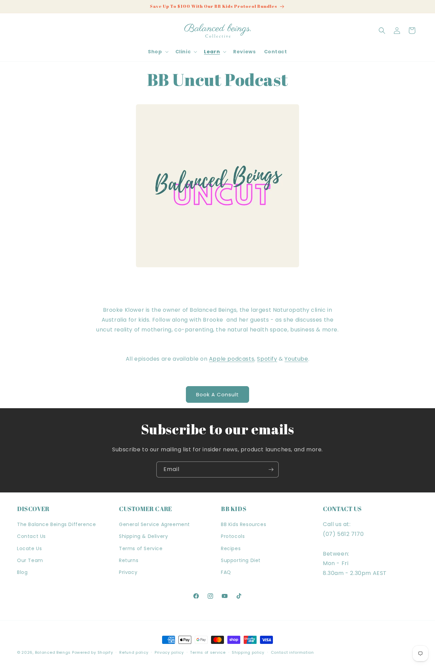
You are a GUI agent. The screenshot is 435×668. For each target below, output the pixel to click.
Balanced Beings (53, 652)
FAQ (226, 572)
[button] (157, 51)
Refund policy (133, 652)
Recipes (231, 548)
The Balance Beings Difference (56, 524)
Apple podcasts (231, 359)
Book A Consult (217, 394)
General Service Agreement (154, 524)
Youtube (296, 359)
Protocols (233, 536)
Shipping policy (248, 652)
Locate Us (29, 548)
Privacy (128, 572)
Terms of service (207, 652)
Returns (128, 560)
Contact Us (31, 536)
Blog (22, 572)
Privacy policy (169, 652)
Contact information (292, 652)
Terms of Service (141, 548)
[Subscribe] (270, 469)
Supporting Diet (241, 560)
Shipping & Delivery (143, 536)
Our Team (30, 560)
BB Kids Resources (243, 524)
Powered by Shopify (92, 652)
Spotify (267, 359)
